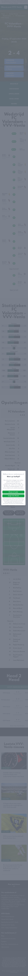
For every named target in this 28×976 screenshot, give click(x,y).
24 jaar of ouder (13, 492)
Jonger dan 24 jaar (13, 495)
